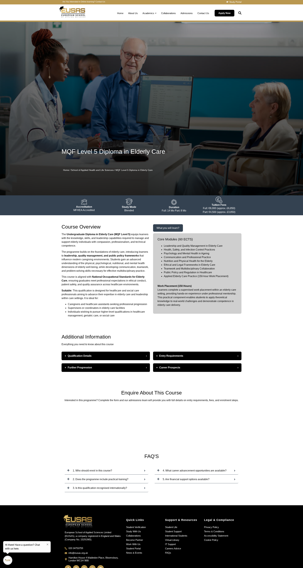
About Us (133, 13)
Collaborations (168, 13)
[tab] (168, 228)
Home (120, 13)
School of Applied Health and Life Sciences (92, 170)
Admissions (187, 13)
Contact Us (203, 13)
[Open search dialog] (239, 13)
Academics (148, 13)
